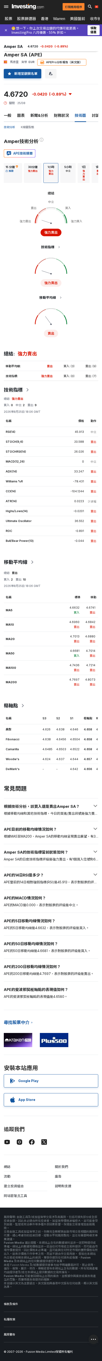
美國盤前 (77, 18)
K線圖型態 (27, 127)
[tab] (11, 173)
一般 (7, 115)
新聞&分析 (39, 115)
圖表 (21, 115)
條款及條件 (11, 1304)
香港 (44, 18)
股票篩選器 (26, 18)
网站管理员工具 (15, 1196)
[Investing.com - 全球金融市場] (28, 6)
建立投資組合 (14, 1186)
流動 (7, 1176)
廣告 (58, 1176)
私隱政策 (9, 1319)
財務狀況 (61, 115)
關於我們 (61, 1167)
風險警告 (9, 1334)
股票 (8, 18)
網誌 (7, 1167)
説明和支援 (63, 1186)
